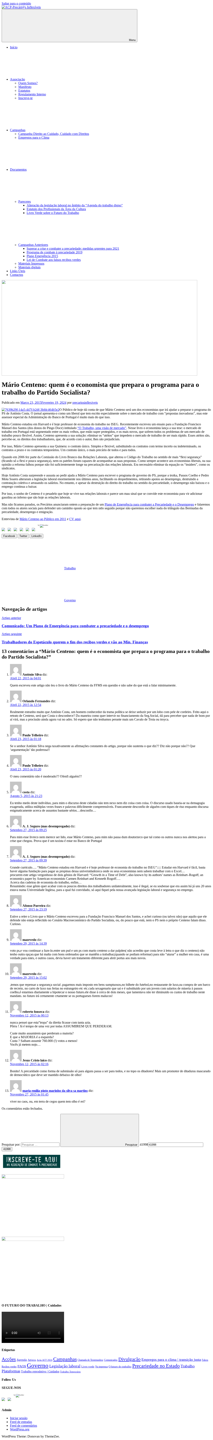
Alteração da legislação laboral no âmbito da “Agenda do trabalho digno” (75, 205)
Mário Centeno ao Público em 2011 (43, 519)
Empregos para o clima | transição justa (171, 1359)
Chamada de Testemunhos (90, 1360)
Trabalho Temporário (70, 1372)
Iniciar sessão (18, 1418)
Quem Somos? (28, 83)
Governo (70, 600)
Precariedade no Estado (156, 1365)
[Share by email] (34, 530)
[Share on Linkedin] (22, 530)
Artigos (32, 1360)
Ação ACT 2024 (44, 1360)
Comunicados (111, 1360)
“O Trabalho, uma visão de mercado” (101, 428)
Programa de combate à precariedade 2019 (54, 252)
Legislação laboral (64, 1366)
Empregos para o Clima (33, 137)
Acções (9, 1359)
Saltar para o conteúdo (16, 3)
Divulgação (129, 1359)
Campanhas (17, 130)
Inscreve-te (25, 98)
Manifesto (24, 87)
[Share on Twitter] (10, 530)
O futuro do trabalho (120, 1366)
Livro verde (87, 1366)
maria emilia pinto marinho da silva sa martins (55, 1090)
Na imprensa (101, 1366)
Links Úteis (17, 271)
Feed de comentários (23, 1425)
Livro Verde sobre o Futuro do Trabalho (53, 213)
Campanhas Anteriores (33, 245)
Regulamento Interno (32, 94)
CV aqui (74, 519)
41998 (144, 1144)
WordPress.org (19, 1429)
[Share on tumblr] (28, 530)
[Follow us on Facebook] (4, 1400)
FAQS (21, 1366)
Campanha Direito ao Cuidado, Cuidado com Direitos (53, 134)
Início (13, 47)
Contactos (16, 274)
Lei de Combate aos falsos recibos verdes (54, 260)
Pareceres (24, 201)
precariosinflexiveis (85, 402)
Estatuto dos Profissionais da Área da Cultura (56, 209)
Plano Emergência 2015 (42, 256)
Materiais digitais (29, 267)
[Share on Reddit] (16, 530)
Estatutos (24, 90)
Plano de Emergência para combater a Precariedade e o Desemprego (149, 504)
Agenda (22, 1359)
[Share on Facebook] (4, 530)
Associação (17, 79)
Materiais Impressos (31, 263)
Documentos (18, 169)
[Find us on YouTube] (10, 1400)
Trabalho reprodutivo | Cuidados (40, 1371)
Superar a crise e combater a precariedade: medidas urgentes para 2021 (73, 248)
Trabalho (70, 568)
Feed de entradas (21, 1422)
